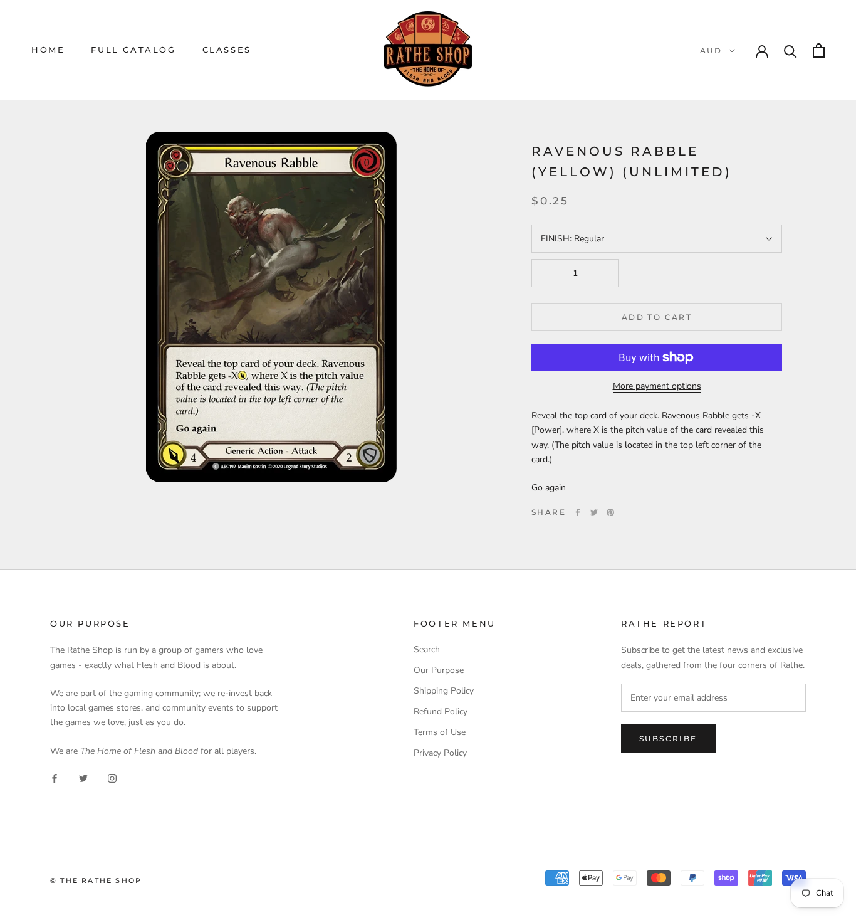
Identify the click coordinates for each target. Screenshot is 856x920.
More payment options (657, 386)
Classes (226, 50)
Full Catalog (133, 50)
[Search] (790, 50)
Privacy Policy (440, 753)
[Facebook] (578, 512)
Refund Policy (440, 711)
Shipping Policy (444, 691)
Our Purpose (439, 670)
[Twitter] (594, 512)
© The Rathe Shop (96, 880)
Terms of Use (440, 732)
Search (427, 649)
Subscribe (668, 738)
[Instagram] (112, 778)
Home (48, 50)
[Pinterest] (610, 512)
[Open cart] (819, 50)
